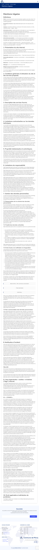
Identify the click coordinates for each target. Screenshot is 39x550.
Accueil (3, 4)
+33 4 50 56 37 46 (6, 533)
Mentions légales (13, 4)
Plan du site (5, 540)
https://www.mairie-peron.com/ (19, 23)
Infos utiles (7, 4)
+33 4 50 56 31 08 (6, 532)
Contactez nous (5, 539)
